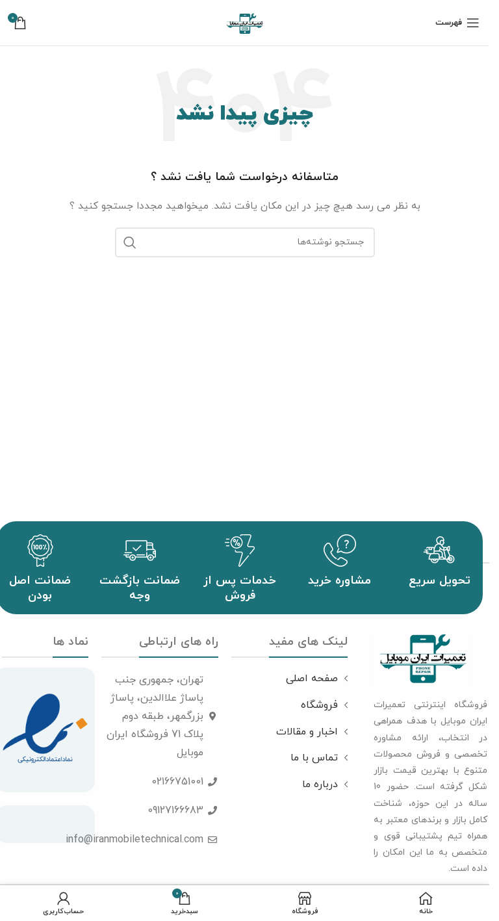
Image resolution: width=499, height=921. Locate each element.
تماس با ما (314, 758)
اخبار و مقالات (307, 732)
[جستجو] (130, 242)
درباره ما (320, 784)
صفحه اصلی (312, 678)
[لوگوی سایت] (244, 22)
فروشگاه (319, 705)
